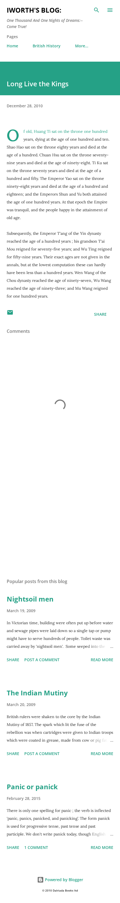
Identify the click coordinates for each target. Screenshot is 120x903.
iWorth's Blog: (34, 10)
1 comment (36, 847)
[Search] (96, 10)
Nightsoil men (30, 598)
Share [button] (100, 314)
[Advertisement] (60, 521)
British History (47, 45)
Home (12, 45)
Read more (102, 659)
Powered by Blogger (63, 879)
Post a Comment (41, 659)
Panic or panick (32, 786)
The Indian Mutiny (37, 692)
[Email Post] (10, 314)
